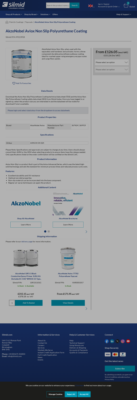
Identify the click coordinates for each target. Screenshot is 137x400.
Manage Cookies (55, 394)
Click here (79, 385)
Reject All (71, 394)
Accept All (84, 394)
